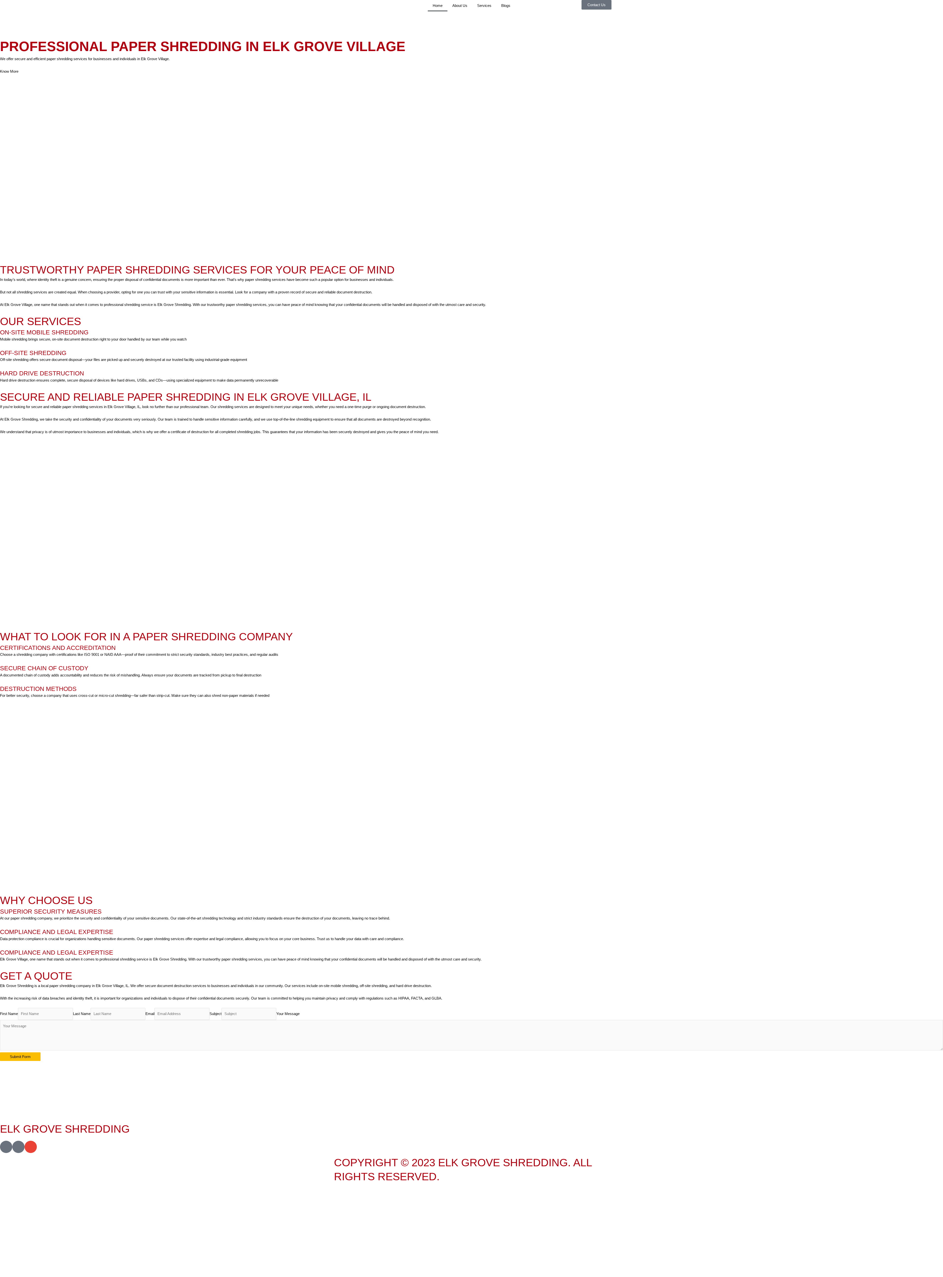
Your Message (288, 1014)
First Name (9, 1014)
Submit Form (20, 1057)
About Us (459, 5)
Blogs (505, 5)
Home (438, 5)
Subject (215, 1014)
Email (149, 1014)
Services (484, 5)
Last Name (82, 1014)
